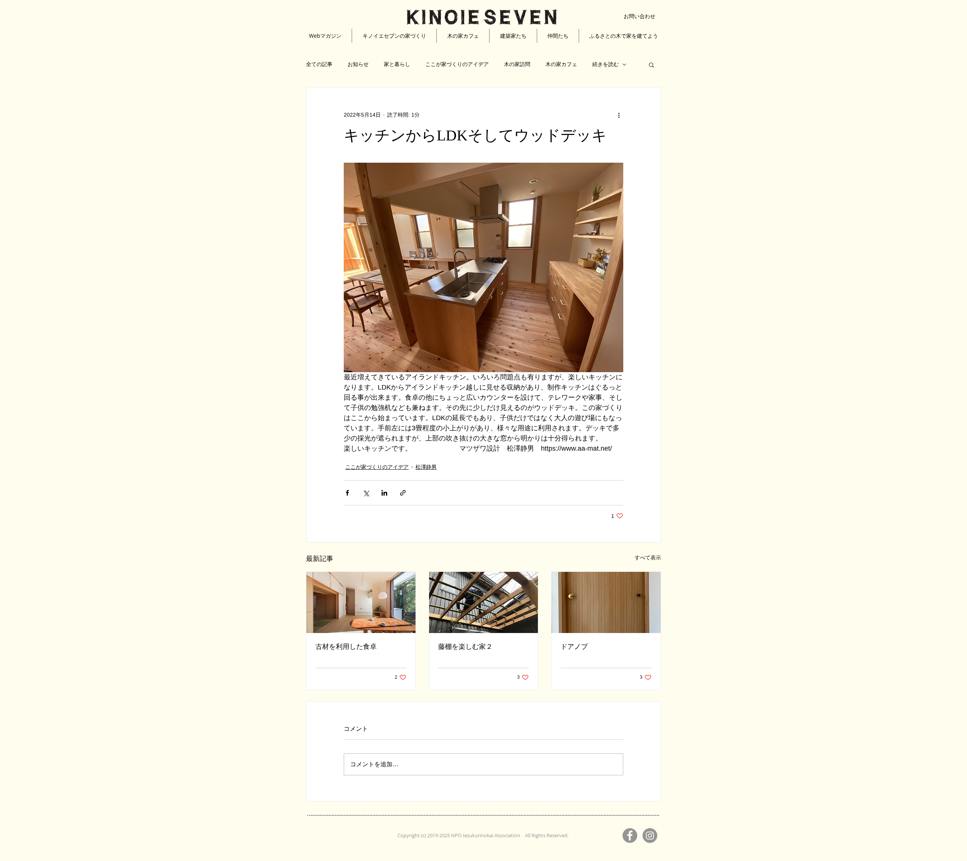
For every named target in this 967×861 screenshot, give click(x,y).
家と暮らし (397, 64)
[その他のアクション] (618, 114)
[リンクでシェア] (402, 492)
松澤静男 (426, 467)
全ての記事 (319, 64)
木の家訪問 (517, 64)
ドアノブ (574, 646)
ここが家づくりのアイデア (457, 64)
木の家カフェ (561, 64)
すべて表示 (648, 557)
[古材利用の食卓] (361, 602)
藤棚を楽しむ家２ (465, 646)
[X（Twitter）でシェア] (365, 492)
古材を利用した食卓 (346, 646)
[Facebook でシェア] (347, 492)
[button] (651, 65)
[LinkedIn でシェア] (384, 492)
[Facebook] (630, 835)
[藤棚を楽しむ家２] (483, 602)
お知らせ (358, 64)
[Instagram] (650, 835)
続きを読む (605, 64)
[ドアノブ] (606, 602)
